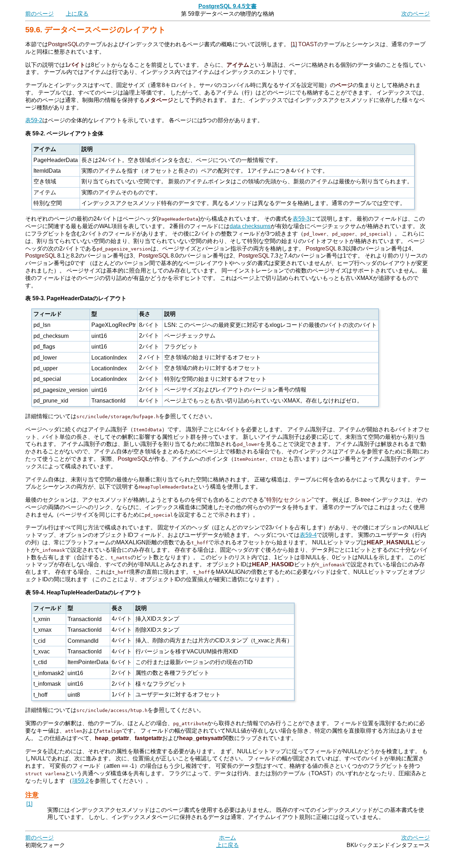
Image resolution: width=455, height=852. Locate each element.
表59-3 (301, 219)
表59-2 (33, 120)
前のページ (39, 14)
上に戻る (77, 14)
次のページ (415, 14)
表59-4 (308, 535)
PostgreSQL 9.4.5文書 (227, 6)
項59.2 (80, 781)
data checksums (250, 226)
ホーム (227, 838)
